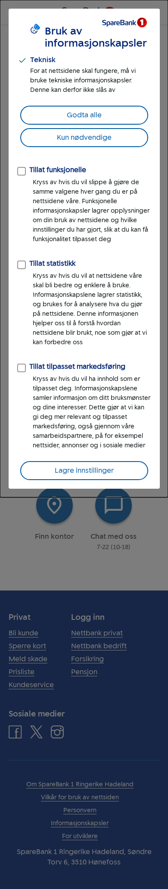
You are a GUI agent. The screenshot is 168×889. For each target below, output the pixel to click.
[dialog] (84, 248)
